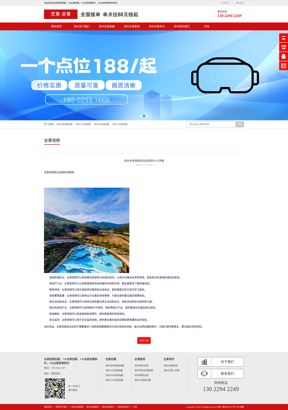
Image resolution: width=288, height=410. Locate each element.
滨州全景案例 (132, 26)
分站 (206, 26)
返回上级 (144, 340)
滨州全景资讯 (157, 26)
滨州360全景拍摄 (101, 124)
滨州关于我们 (82, 26)
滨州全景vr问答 (172, 370)
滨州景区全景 (141, 365)
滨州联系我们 (182, 26)
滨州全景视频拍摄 (64, 124)
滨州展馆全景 (141, 375)
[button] (141, 116)
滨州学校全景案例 (143, 370)
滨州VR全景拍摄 (83, 124)
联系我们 (240, 3)
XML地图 (240, 407)
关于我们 (225, 3)
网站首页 (56, 26)
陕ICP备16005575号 (226, 407)
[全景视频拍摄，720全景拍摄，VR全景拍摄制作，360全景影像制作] (92, 14)
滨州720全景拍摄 (119, 124)
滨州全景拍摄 (107, 26)
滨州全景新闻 (171, 365)
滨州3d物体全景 (142, 380)
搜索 (240, 124)
